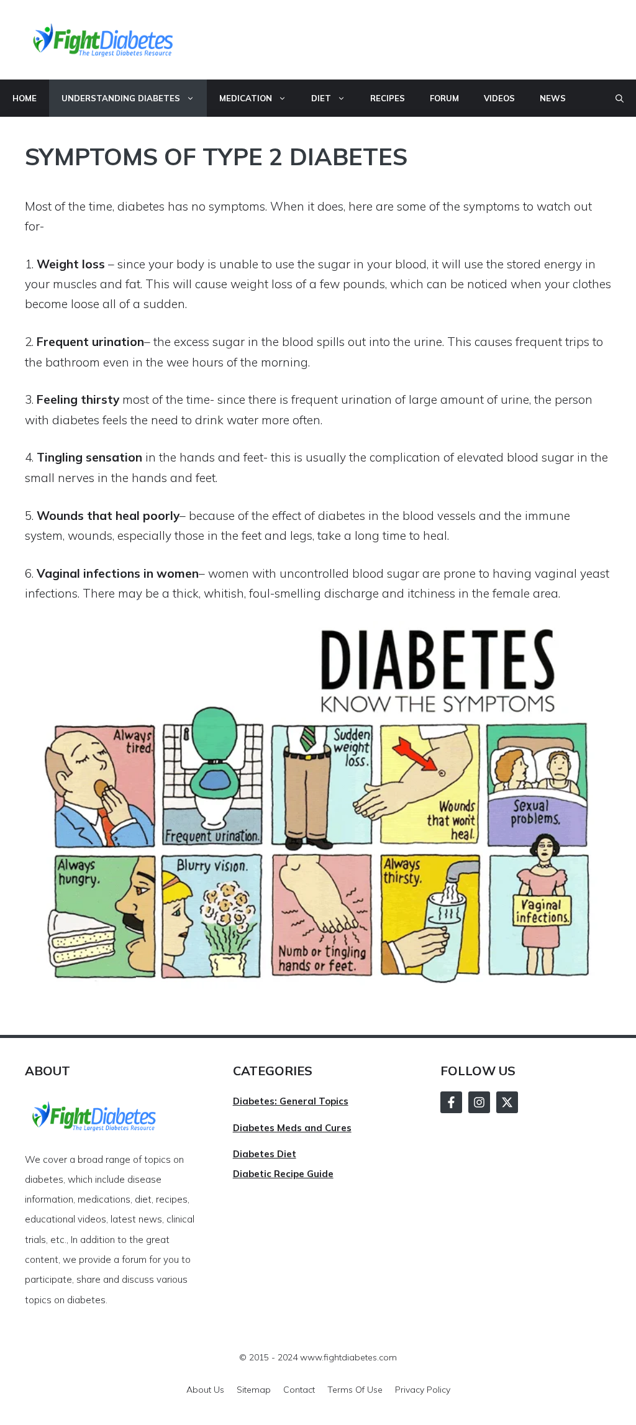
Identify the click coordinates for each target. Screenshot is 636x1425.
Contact (299, 1389)
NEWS (553, 98)
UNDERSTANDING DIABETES (120, 98)
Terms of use (355, 1389)
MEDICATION (245, 98)
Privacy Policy (422, 1389)
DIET (321, 98)
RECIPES (387, 98)
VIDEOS (499, 98)
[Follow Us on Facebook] (451, 1102)
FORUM (444, 98)
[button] (619, 98)
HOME (24, 98)
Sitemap (254, 1389)
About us (205, 1389)
